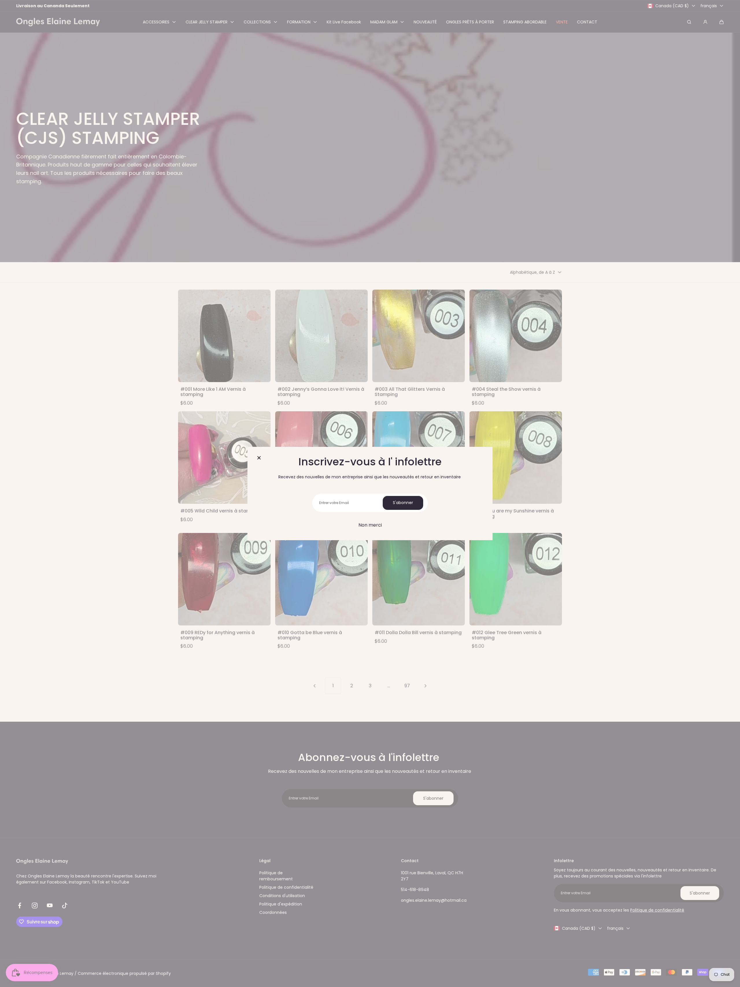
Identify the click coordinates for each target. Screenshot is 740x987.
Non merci (370, 525)
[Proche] (259, 458)
